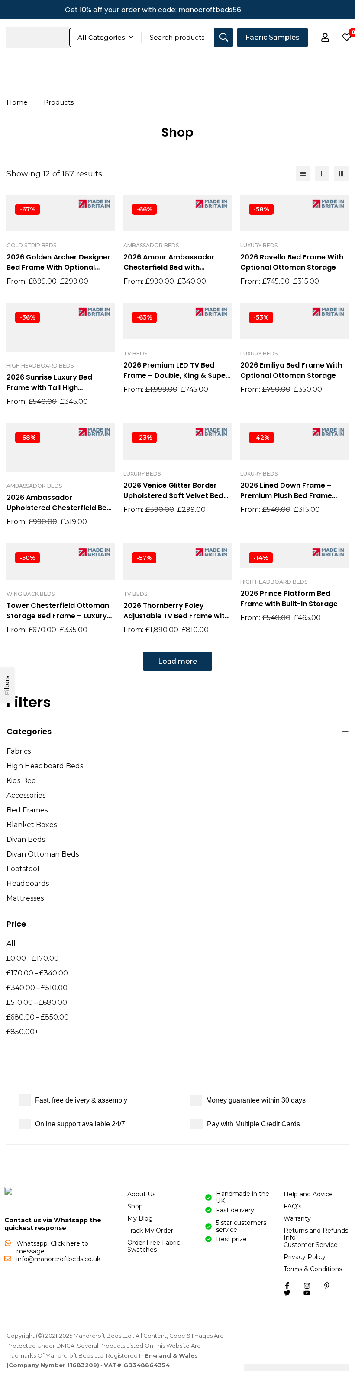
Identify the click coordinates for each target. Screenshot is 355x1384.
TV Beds (135, 353)
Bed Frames (27, 810)
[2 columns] (322, 173)
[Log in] (325, 37)
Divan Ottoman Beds (42, 854)
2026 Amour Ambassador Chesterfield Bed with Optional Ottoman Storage (171, 267)
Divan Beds (25, 839)
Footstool (22, 869)
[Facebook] (271, 9)
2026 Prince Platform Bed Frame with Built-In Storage (289, 598)
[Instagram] (286, 9)
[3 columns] (341, 173)
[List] (303, 173)
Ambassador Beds (151, 245)
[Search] (223, 37)
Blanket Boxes (31, 825)
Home (17, 102)
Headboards (27, 883)
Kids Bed (21, 781)
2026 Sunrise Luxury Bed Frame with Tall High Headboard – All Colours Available (50, 392)
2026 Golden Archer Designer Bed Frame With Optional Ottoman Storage (58, 267)
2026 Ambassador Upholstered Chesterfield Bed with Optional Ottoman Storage (58, 513)
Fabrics (18, 751)
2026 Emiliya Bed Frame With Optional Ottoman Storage (291, 370)
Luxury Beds (259, 245)
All (11, 944)
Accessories (25, 795)
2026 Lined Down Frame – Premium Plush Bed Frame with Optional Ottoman (286, 495)
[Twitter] (256, 9)
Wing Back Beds (30, 594)
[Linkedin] (301, 9)
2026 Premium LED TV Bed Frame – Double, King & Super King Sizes (176, 375)
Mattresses (25, 898)
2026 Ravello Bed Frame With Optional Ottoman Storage (291, 262)
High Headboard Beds (44, 766)
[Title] (306, 1292)
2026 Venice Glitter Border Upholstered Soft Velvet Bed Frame (173, 495)
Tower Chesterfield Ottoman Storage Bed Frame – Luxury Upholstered (57, 616)
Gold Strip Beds (31, 245)
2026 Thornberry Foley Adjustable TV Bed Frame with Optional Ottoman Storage (176, 616)
